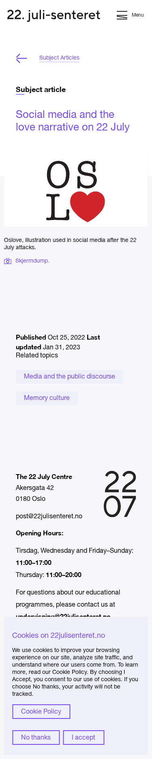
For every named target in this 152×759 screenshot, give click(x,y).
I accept (83, 738)
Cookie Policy (41, 712)
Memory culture (47, 398)
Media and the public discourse (69, 377)
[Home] (53, 17)
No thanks (36, 738)
